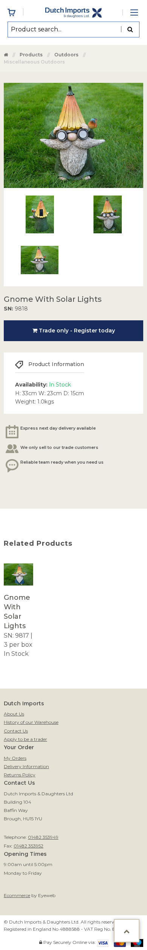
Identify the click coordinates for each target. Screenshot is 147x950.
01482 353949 (43, 837)
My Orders (15, 758)
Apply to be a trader (25, 739)
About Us (14, 714)
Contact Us (16, 731)
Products (31, 54)
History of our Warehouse (31, 722)
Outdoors (66, 54)
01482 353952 (28, 846)
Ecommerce (17, 895)
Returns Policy (19, 775)
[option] (18, 609)
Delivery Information (26, 766)
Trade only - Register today (76, 330)
